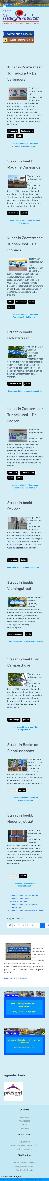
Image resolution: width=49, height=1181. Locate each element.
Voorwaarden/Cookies (24, 1163)
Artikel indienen (24, 1149)
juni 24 (26, 720)
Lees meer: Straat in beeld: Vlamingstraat (25, 642)
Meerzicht (12, 472)
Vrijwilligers (24, 1121)
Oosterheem (12, 875)
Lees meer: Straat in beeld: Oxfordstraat (25, 391)
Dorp (10, 302)
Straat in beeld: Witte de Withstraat (26, 910)
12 (42, 925)
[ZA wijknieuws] (24, 1004)
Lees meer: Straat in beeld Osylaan (22, 567)
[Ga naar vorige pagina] (14, 925)
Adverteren (24, 1142)
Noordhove (11, 790)
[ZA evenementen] (24, 1042)
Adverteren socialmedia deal (24, 1145)
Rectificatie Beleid (24, 1170)
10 (32, 925)
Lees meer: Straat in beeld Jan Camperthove (25, 728)
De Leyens (12, 131)
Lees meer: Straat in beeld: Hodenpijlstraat (25, 884)
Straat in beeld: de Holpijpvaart (24, 895)
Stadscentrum (27, 131)
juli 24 (19, 136)
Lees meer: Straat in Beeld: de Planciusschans (25, 799)
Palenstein (12, 560)
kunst (10, 136)
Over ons (24, 1117)
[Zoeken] (45, 12)
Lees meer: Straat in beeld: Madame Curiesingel (25, 221)
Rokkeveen (13, 213)
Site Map (24, 1128)
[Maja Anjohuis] (20, 17)
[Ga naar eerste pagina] (10, 925)
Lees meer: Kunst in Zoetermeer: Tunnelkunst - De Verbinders (25, 145)
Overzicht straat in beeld (15, 978)
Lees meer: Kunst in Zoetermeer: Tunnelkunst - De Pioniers (25, 315)
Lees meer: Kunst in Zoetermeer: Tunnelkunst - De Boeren (25, 486)
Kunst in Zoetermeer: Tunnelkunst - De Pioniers (25, 244)
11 (37, 925)
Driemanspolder (27, 472)
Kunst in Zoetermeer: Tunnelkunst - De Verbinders (25, 73)
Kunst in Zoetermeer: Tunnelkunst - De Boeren (25, 415)
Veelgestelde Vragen (24, 1166)
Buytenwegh (13, 720)
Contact (24, 1125)
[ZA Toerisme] (18, 37)
